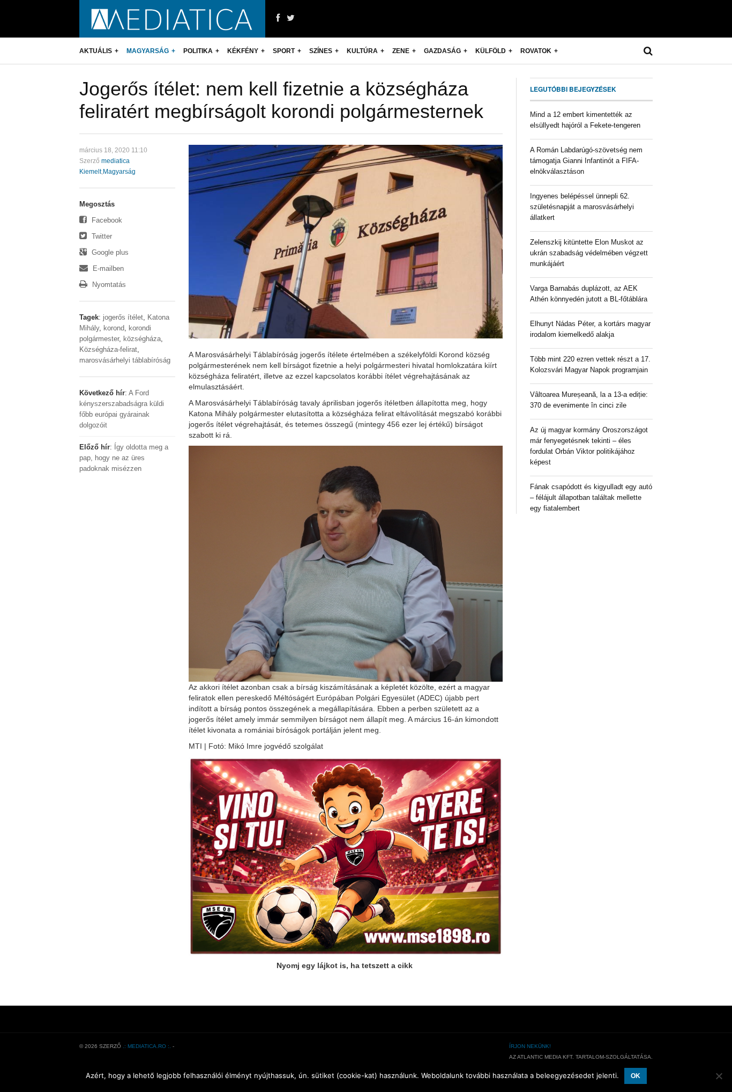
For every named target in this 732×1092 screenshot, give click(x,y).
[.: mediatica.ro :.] (172, 19)
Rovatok (535, 51)
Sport (284, 51)
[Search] (648, 51)
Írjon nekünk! (530, 1046)
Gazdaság (442, 51)
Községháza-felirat (108, 349)
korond (113, 328)
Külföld (490, 51)
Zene (400, 51)
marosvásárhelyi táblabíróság (124, 360)
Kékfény (242, 51)
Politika (198, 51)
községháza (142, 339)
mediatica (115, 161)
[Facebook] (278, 18)
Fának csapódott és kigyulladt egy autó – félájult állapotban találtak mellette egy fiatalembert (591, 497)
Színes (320, 51)
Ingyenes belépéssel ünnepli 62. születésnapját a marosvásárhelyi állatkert (582, 207)
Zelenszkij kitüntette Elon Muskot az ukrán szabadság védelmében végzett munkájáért (589, 253)
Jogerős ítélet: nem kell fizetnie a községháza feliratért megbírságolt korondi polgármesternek (281, 100)
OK (635, 1076)
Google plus (109, 252)
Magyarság (147, 51)
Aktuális (95, 51)
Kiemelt (90, 171)
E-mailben (107, 268)
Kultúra (362, 51)
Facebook (105, 220)
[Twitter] (291, 18)
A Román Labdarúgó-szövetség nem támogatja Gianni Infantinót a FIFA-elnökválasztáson (586, 160)
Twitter (100, 236)
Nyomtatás (108, 285)
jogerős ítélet (123, 317)
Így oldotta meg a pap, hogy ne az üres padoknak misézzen (123, 458)
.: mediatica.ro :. (147, 1046)
